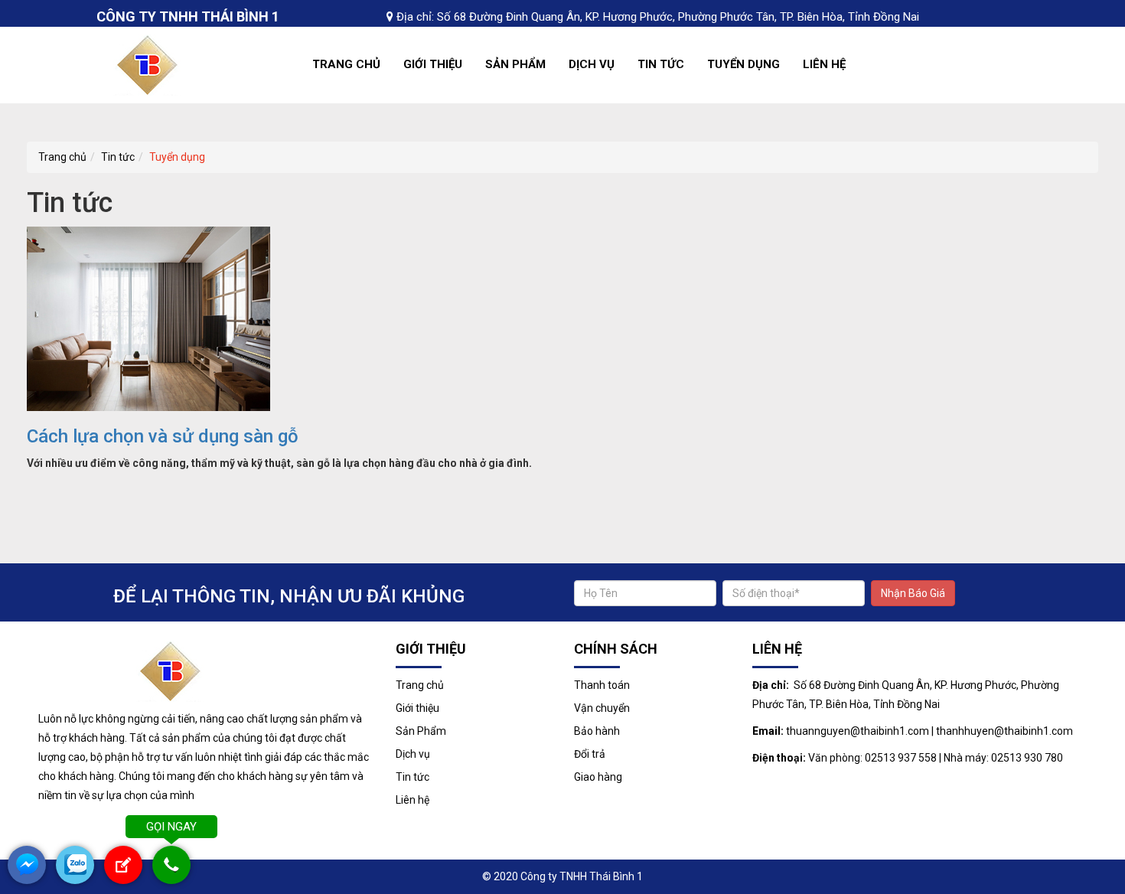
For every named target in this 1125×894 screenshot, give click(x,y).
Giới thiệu (432, 64)
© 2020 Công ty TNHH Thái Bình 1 (562, 876)
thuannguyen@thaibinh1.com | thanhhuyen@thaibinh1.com (929, 731)
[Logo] (152, 64)
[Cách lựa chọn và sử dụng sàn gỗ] (148, 318)
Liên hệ (824, 64)
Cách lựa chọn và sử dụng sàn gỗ (162, 436)
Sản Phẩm (515, 64)
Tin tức (661, 64)
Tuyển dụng (743, 64)
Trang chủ (346, 64)
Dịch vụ (592, 64)
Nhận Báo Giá (913, 593)
